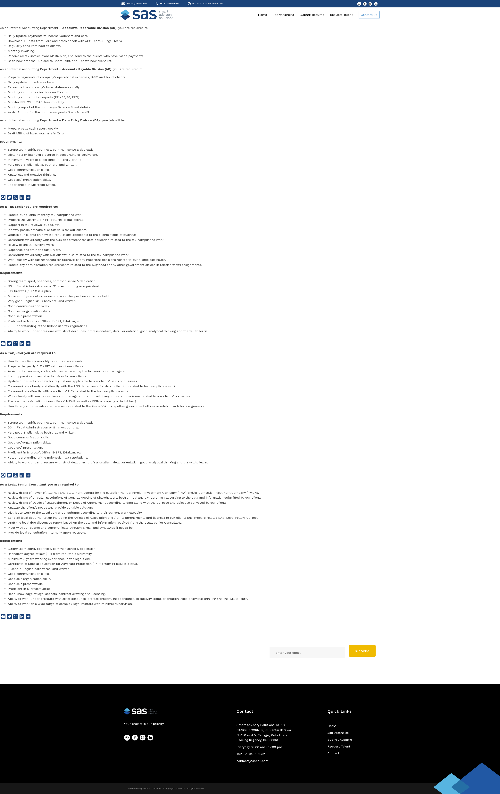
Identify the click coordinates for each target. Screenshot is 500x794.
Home (262, 15)
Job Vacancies (283, 15)
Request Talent (341, 15)
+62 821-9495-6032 (169, 3)
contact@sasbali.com (136, 3)
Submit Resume (312, 15)
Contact (245, 711)
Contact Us (369, 15)
